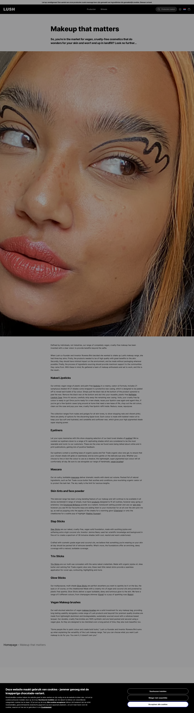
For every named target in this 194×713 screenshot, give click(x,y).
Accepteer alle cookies (157, 704)
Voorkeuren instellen (157, 691)
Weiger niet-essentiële (158, 698)
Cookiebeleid (46, 707)
